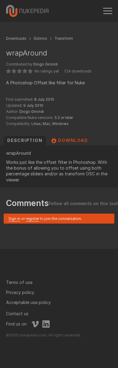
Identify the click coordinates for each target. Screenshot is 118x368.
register (32, 218)
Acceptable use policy (28, 302)
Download (73, 140)
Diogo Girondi (45, 64)
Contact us (17, 313)
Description (24, 140)
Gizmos (40, 38)
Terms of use (19, 282)
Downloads (16, 38)
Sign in (14, 218)
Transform (63, 38)
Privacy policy (20, 292)
